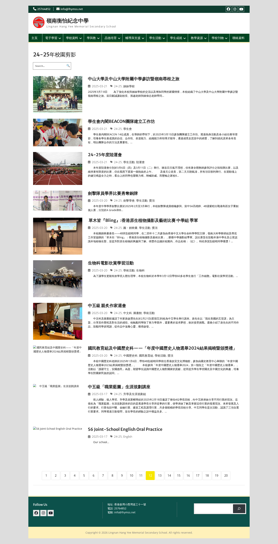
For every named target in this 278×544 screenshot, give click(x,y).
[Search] (239, 508)
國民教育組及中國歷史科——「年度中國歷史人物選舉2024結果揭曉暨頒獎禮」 (162, 348)
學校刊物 (218, 38)
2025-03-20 (99, 200)
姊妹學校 (129, 86)
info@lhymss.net (72, 9)
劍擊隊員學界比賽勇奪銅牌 (113, 193)
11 (141, 475)
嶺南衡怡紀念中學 (67, 20)
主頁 (34, 38)
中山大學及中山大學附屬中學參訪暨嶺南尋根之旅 (133, 78)
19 (216, 475)
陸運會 (140, 162)
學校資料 (72, 38)
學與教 (91, 38)
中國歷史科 (130, 355)
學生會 (127, 128)
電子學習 (51, 38)
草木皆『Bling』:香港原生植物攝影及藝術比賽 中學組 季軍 (143, 220)
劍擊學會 (129, 200)
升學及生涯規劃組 (134, 394)
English (127, 436)
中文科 (127, 313)
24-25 (118, 86)
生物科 (140, 270)
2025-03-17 (99, 394)
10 (131, 475)
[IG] (235, 9)
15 (178, 475)
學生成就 (176, 38)
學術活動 (129, 270)
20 (226, 475)
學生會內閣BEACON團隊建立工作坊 (121, 121)
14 (169, 475)
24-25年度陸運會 (105, 154)
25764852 (43, 9)
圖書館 (137, 313)
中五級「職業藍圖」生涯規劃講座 (119, 386)
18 (207, 475)
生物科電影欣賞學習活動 (111, 263)
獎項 (152, 200)
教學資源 (197, 38)
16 (188, 475)
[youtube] (241, 9)
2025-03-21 (99, 86)
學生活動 (155, 38)
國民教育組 (146, 355)
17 (197, 475)
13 (160, 475)
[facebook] (228, 9)
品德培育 (111, 38)
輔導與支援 (133, 38)
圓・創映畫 (130, 227)
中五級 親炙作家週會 (107, 305)
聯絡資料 (238, 38)
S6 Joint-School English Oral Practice (125, 429)
